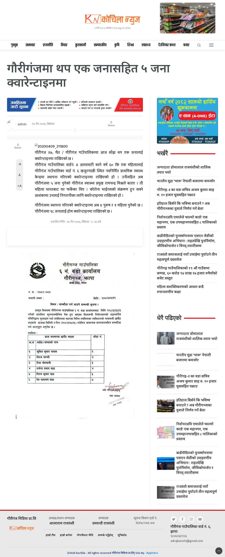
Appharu (152, 553)
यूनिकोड (122, 535)
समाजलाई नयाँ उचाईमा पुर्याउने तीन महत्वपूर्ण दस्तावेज (187, 257)
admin (22, 124)
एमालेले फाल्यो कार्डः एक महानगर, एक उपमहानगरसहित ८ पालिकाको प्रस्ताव (187, 222)
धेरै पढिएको (169, 317)
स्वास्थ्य (146, 45)
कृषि (116, 45)
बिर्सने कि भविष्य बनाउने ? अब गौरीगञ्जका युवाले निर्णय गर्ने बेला (183, 206)
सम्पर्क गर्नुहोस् (105, 535)
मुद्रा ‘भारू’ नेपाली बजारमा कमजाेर (186, 181)
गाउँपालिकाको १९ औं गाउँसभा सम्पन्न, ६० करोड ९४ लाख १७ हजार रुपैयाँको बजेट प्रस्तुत (187, 273)
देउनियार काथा (166, 45)
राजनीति (48, 45)
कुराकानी (80, 45)
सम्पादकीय (100, 45)
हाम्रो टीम (50, 535)
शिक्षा (130, 45)
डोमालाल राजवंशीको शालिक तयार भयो (184, 170)
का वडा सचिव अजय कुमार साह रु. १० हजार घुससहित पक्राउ (185, 192)
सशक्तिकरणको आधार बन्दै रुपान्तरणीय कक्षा (180, 289)
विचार (64, 45)
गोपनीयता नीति (85, 535)
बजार (186, 45)
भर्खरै (162, 153)
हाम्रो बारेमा (66, 535)
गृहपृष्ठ (14, 45)
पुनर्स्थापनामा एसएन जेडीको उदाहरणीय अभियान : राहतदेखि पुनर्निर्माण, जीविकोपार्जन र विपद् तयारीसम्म (186, 240)
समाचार (30, 45)
